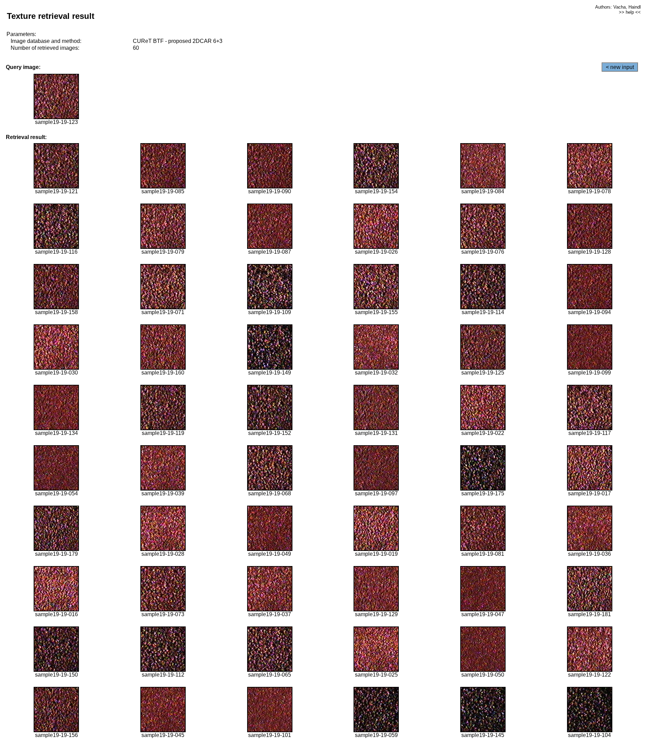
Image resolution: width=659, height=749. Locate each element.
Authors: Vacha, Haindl (618, 7)
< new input (620, 67)
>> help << (630, 12)
